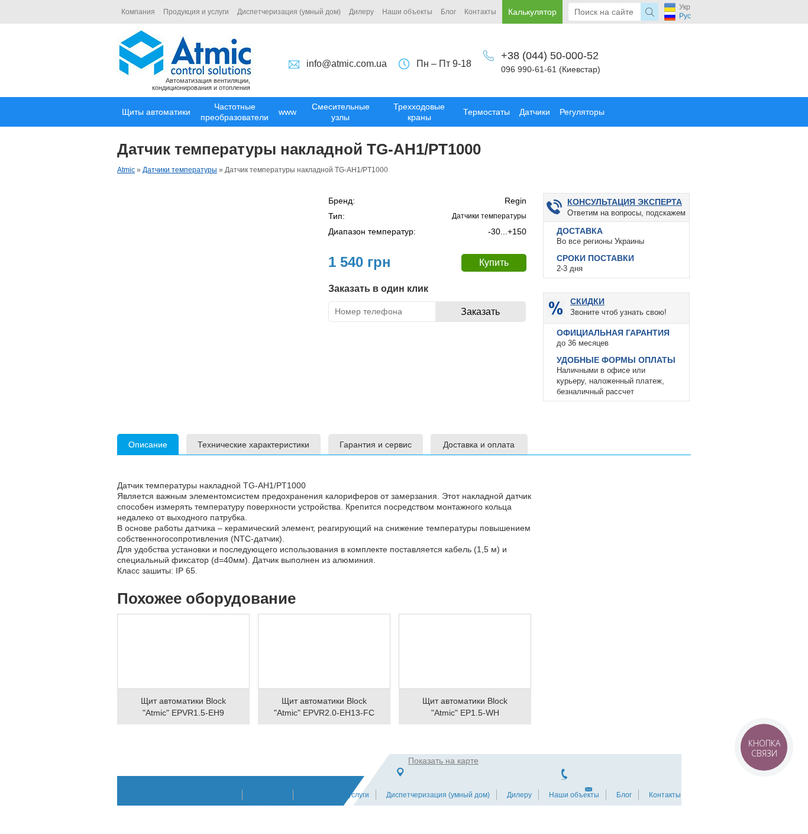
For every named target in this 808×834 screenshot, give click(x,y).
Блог (448, 12)
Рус (685, 16)
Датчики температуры (180, 170)
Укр (684, 7)
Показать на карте (443, 760)
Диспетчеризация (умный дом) (289, 12)
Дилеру (361, 12)
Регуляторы (582, 112)
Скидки (587, 301)
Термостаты (486, 112)
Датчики (534, 112)
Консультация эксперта (624, 202)
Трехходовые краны (419, 112)
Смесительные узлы (341, 112)
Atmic (126, 170)
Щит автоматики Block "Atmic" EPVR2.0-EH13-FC (324, 706)
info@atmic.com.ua (346, 64)
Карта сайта (214, 795)
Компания (138, 12)
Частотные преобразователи (235, 112)
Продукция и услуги (196, 12)
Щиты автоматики (156, 112)
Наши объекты (407, 12)
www (287, 112)
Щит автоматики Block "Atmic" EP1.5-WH (465, 706)
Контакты (480, 12)
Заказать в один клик (378, 289)
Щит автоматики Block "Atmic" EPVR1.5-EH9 (183, 706)
